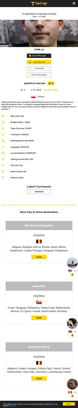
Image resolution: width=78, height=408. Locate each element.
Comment (39, 68)
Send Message (39, 55)
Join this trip (39, 62)
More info (12, 405)
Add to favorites (39, 74)
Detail (39, 257)
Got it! (69, 404)
